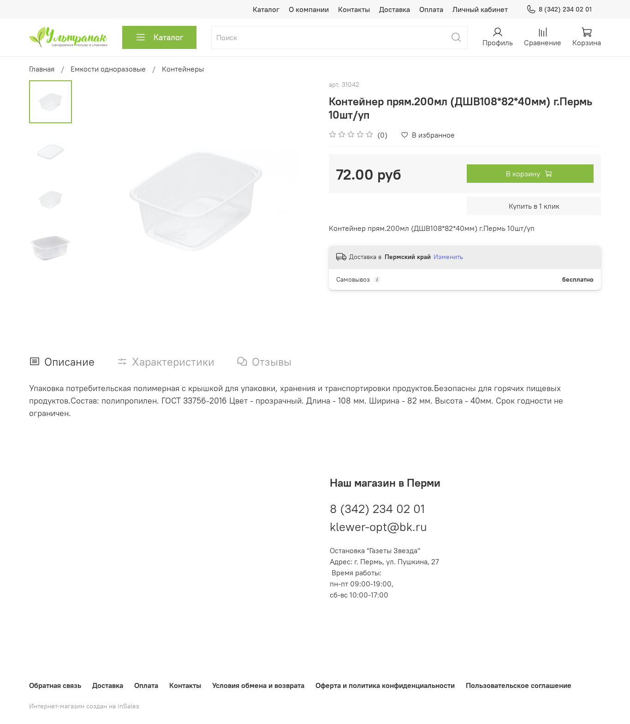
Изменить (448, 257)
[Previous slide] (95, 200)
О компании (309, 9)
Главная (41, 68)
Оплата (431, 9)
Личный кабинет (480, 9)
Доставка (394, 9)
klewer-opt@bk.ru (378, 526)
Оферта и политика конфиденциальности (385, 685)
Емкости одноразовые (108, 68)
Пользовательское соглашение (518, 685)
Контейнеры (183, 68)
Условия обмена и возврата (258, 685)
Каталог (266, 9)
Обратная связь (55, 685)
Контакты (354, 9)
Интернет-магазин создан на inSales (84, 706)
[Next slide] (296, 200)
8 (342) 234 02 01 (565, 9)
